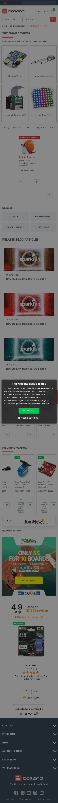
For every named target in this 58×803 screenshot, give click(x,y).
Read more (45, 404)
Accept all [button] (29, 410)
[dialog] (28, 401)
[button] (29, 418)
